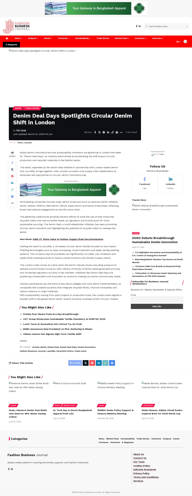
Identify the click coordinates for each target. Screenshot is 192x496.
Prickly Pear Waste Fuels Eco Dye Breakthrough (50, 314)
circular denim (39, 347)
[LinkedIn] (139, 26)
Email (133, 295)
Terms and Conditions (146, 477)
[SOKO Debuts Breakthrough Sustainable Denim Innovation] (157, 219)
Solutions (156, 439)
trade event (80, 351)
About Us (138, 454)
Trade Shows (32, 108)
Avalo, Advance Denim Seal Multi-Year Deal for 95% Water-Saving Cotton (28, 413)
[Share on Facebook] (95, 132)
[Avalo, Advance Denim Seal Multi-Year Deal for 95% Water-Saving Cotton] (29, 393)
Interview (115, 442)
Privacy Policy (141, 473)
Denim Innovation (86, 347)
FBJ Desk (21, 130)
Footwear (148, 405)
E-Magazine (128, 442)
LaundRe (51, 351)
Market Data (69, 405)
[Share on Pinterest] (104, 132)
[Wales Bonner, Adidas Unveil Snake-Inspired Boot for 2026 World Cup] (162, 393)
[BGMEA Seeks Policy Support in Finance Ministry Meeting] (118, 393)
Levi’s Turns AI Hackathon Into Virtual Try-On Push (52, 324)
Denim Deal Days (68, 347)
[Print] (117, 132)
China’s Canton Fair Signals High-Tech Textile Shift (52, 334)
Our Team (139, 461)
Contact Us (139, 458)
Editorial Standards (144, 469)
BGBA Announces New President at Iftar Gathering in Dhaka (57, 329)
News (57, 405)
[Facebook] (136, 26)
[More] (121, 132)
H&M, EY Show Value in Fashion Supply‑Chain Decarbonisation (68, 239)
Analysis (167, 439)
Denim (18, 108)
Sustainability (128, 439)
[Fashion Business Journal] (16, 26)
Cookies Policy (141, 465)
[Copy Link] (112, 132)
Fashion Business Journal (32, 351)
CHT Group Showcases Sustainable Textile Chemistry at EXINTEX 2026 (64, 319)
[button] (178, 41)
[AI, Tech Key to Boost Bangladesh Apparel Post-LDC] (74, 393)
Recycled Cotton (65, 351)
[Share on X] (99, 132)
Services (138, 481)
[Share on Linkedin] (108, 132)
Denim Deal (53, 347)
